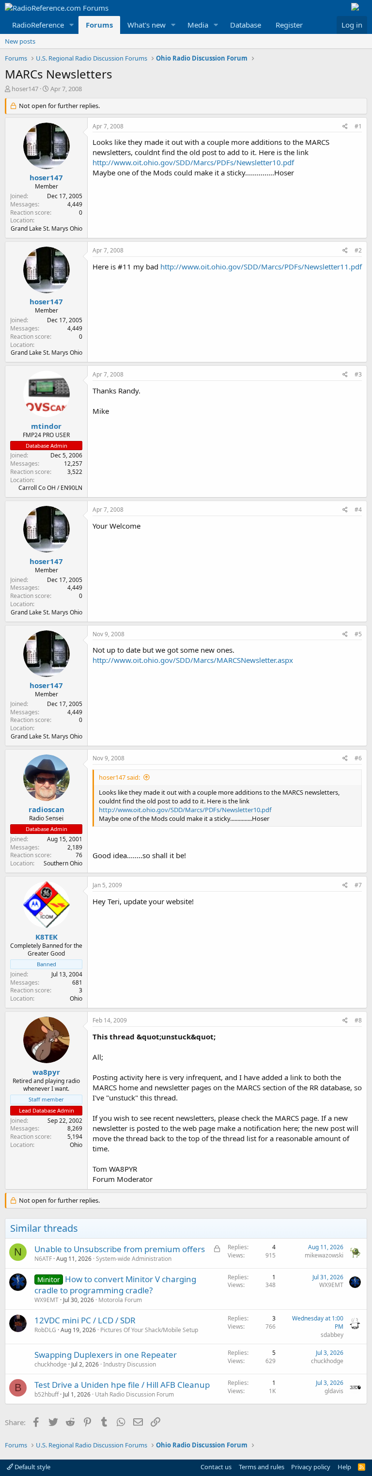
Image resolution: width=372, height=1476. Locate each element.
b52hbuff (46, 1394)
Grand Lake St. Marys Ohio (46, 228)
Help (344, 1466)
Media (197, 25)
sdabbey (332, 1335)
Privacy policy (310, 1466)
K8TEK (46, 937)
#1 (358, 126)
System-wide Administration (133, 1259)
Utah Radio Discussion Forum (134, 1394)
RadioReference (38, 25)
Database (245, 25)
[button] (71, 25)
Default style (31, 1466)
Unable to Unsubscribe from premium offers (119, 1249)
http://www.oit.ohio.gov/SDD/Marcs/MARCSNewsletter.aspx (193, 660)
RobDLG (45, 1330)
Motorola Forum (120, 1300)
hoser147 (25, 88)
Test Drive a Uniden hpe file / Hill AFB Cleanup (122, 1384)
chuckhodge (50, 1364)
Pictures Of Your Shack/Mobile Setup (149, 1330)
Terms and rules (261, 1466)
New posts (20, 41)
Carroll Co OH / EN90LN (50, 488)
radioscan (46, 809)
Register (289, 25)
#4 (358, 509)
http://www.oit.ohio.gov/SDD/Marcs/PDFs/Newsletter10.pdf (193, 162)
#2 (358, 250)
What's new (146, 25)
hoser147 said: (119, 777)
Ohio (76, 998)
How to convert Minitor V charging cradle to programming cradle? (115, 1284)
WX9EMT (46, 1300)
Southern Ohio (63, 863)
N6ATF (43, 1259)
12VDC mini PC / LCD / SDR (85, 1320)
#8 (358, 1020)
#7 (358, 885)
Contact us (216, 1466)
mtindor (46, 426)
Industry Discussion (129, 1364)
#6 (358, 758)
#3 (358, 374)
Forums (99, 25)
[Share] (345, 126)
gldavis (334, 1391)
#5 (358, 634)
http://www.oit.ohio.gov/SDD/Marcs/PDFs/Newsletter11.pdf (261, 266)
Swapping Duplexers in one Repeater (105, 1354)
